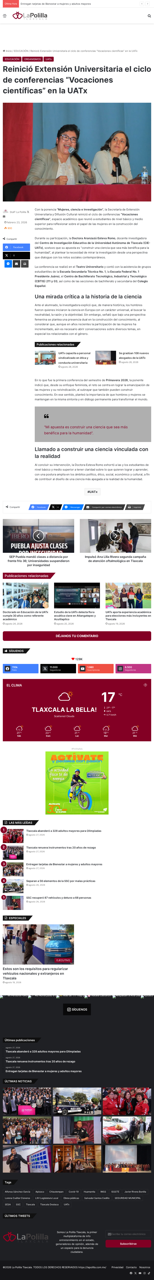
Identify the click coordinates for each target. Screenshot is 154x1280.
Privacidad (117, 1267)
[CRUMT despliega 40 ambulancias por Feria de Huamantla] (27, 1159)
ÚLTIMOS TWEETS (17, 1216)
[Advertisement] (77, 35)
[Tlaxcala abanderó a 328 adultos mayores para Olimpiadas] (13, 836)
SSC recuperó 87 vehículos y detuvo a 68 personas (58, 897)
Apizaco (39, 1191)
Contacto (131, 1267)
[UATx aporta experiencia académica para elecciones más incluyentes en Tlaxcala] (128, 595)
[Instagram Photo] (14, 1009)
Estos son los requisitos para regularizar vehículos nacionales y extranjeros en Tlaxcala (35, 973)
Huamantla (89, 1191)
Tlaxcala (30, 1204)
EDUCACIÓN (21, 50)
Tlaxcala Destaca (49, 1204)
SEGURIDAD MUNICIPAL (128, 1198)
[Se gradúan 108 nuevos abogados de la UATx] (105, 358)
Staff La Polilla (18, 211)
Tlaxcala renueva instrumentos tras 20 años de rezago (61, 847)
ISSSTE (115, 1191)
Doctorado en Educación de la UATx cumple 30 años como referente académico (25, 615)
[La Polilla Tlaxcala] (30, 15)
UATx (49, 59)
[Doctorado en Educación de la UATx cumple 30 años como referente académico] (25, 595)
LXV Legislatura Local (46, 1198)
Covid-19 (74, 1191)
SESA (8, 1204)
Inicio (8, 50)
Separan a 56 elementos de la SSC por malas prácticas (53, 3)
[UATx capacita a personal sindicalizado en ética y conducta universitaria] (45, 358)
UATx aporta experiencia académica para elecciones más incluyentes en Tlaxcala (128, 615)
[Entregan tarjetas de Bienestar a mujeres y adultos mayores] (13, 869)
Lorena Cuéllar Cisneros (17, 1198)
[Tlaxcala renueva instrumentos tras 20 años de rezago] (13, 853)
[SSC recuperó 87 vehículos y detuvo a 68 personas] (13, 903)
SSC (18, 1204)
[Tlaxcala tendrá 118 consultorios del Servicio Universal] (77, 1159)
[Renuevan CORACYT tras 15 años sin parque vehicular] (127, 1130)
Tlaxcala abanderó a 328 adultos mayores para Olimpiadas (63, 830)
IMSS (103, 1191)
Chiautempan (56, 1191)
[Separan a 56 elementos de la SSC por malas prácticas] (13, 886)
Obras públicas (71, 1198)
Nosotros (144, 1267)
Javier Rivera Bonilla (135, 1191)
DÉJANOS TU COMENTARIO (77, 636)
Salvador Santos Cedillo (96, 1198)
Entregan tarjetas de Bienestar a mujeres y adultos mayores (64, 864)
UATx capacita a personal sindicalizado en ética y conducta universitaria (74, 357)
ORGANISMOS (32, 59)
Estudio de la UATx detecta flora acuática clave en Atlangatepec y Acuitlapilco (75, 615)
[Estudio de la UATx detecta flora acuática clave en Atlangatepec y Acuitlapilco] (77, 595)
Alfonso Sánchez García (17, 1191)
